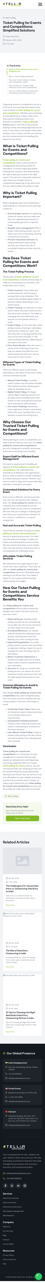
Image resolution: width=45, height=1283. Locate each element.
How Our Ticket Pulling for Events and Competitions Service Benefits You (23, 92)
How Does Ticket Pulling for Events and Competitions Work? (22, 81)
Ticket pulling (28, 122)
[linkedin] (18, 1185)
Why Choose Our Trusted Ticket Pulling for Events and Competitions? (23, 87)
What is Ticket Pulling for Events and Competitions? (23, 70)
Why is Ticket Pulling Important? (21, 76)
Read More (10, 905)
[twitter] (11, 1185)
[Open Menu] (40, 4)
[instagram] (24, 1185)
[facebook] (5, 1185)
